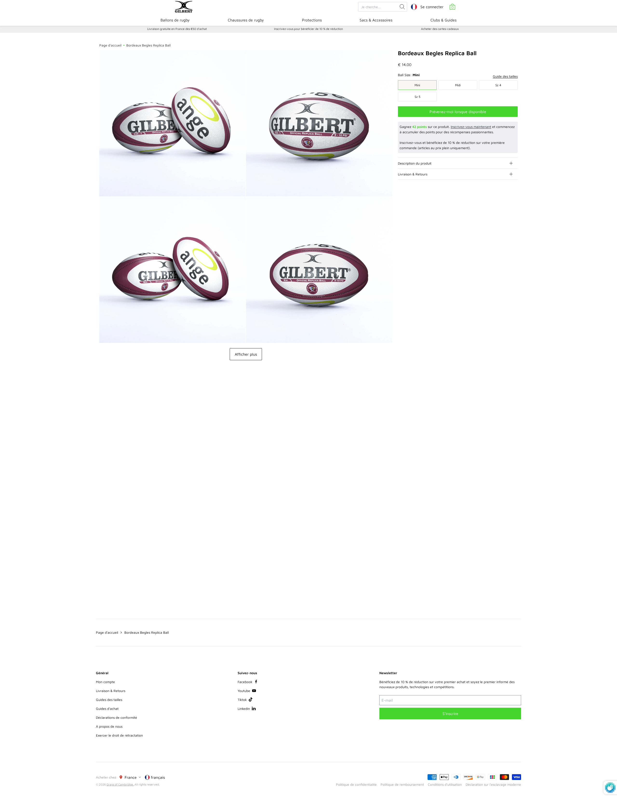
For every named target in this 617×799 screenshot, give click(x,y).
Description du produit (414, 163)
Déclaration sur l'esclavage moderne (493, 784)
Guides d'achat (107, 708)
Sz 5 (417, 97)
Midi (458, 85)
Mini (417, 85)
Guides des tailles (109, 700)
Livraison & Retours (412, 174)
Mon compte (105, 682)
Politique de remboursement (402, 784)
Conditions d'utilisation (445, 784)
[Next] (514, 394)
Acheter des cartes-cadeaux (440, 29)
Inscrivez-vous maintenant (471, 127)
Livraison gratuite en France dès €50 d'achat (177, 29)
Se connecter (431, 7)
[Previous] (504, 394)
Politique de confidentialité (356, 784)
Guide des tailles (505, 76)
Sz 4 (498, 85)
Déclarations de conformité (116, 717)
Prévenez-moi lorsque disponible (457, 111)
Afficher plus (246, 354)
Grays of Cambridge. (120, 784)
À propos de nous (109, 726)
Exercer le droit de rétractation (119, 735)
